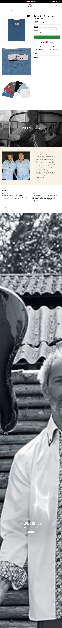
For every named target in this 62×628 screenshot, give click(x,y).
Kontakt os (58, 1)
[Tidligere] (2, 207)
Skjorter (12, 10)
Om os (48, 10)
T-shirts (21, 10)
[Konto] (57, 5)
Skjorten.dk (45, 154)
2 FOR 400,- (5, 10)
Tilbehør (34, 10)
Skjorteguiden (56, 10)
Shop (31, 532)
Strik (17, 10)
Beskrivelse (36, 54)
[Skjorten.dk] (31, 5)
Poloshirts (28, 10)
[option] (16, 198)
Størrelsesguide (41, 10)
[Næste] (5, 207)
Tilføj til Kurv (47, 37)
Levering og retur (38, 57)
